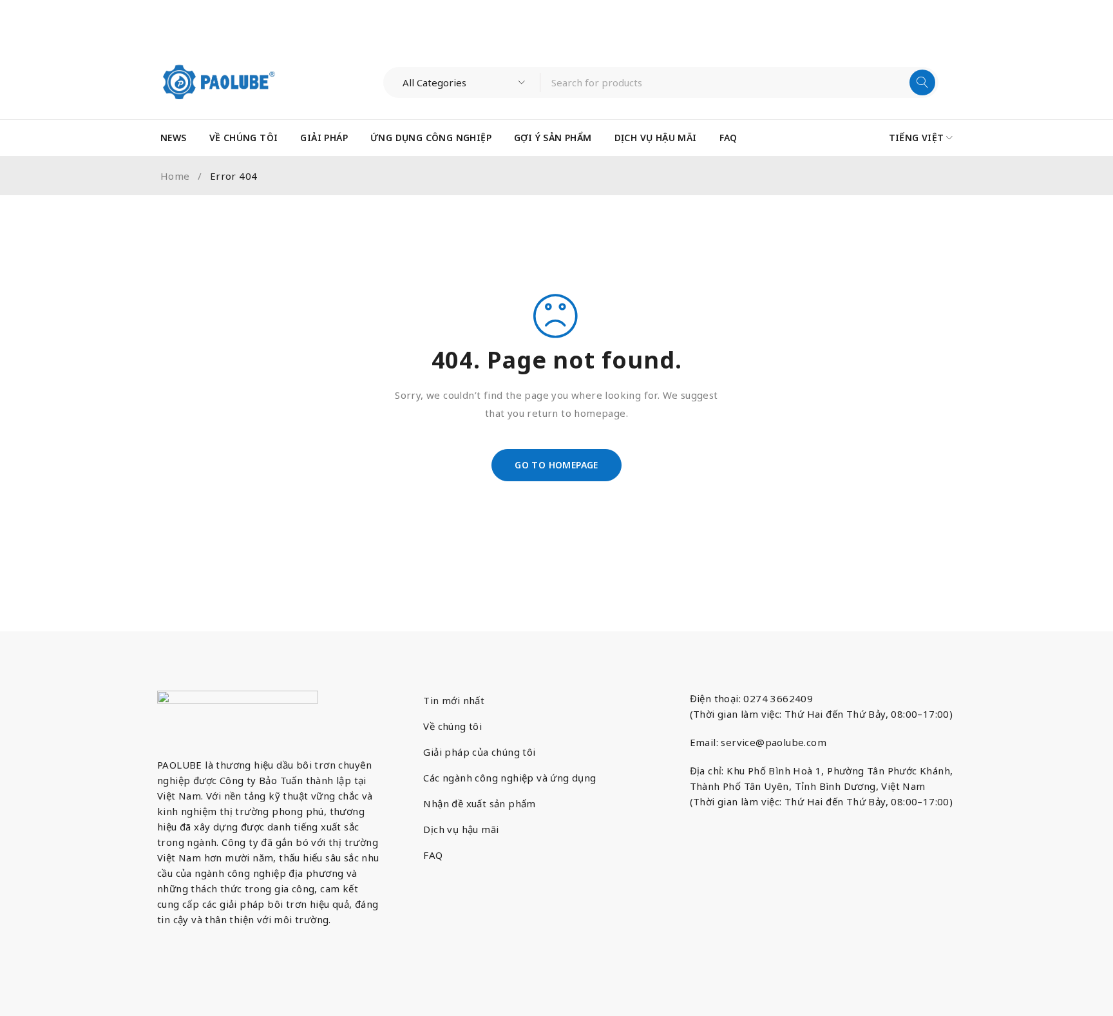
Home (175, 175)
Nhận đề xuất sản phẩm (479, 803)
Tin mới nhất (453, 700)
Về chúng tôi (452, 726)
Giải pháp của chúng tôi (479, 751)
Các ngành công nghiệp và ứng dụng (509, 777)
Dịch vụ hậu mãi (461, 829)
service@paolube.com (773, 742)
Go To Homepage (556, 465)
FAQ (432, 854)
